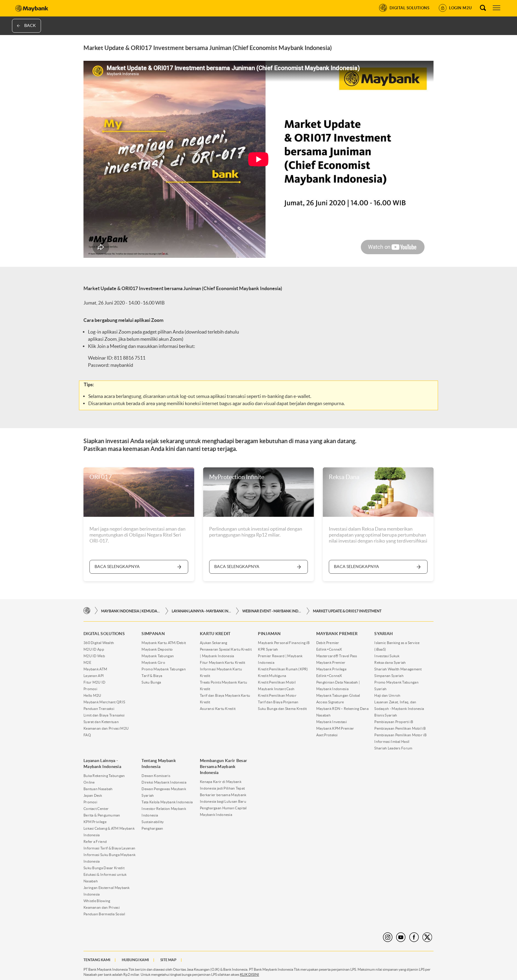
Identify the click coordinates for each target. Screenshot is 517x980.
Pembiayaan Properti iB (393, 722)
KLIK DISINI (249, 974)
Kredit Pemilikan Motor (277, 695)
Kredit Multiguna (272, 676)
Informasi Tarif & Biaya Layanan (109, 848)
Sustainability (153, 822)
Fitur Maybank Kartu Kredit (222, 662)
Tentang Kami (96, 960)
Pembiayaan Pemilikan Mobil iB (400, 728)
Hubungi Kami (135, 960)
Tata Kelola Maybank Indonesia (167, 802)
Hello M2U (92, 695)
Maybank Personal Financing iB (284, 643)
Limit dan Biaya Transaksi (104, 715)
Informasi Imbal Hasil (391, 741)
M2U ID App (93, 649)
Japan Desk (92, 795)
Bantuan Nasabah (98, 789)
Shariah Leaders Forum (393, 748)
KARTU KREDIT (215, 633)
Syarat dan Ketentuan (101, 722)
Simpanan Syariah (389, 676)
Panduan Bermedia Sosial (104, 914)
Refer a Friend (95, 841)
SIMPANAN (153, 633)
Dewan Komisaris (156, 776)
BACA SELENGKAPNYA (117, 566)
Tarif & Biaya (152, 676)
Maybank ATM (95, 669)
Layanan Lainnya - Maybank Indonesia (202, 611)
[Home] (86, 610)
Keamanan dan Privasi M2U (106, 728)
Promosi (90, 689)
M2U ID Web (94, 656)
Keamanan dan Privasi (101, 907)
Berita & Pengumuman (101, 815)
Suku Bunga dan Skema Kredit (282, 709)
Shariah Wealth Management (398, 669)
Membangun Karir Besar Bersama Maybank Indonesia (223, 766)
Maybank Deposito (157, 649)
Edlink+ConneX (329, 649)
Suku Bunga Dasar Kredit (103, 868)
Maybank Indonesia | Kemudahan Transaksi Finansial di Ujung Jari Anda (131, 611)
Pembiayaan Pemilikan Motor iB (400, 735)
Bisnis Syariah (385, 715)
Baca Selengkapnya (356, 566)
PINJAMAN (269, 633)
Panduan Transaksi (98, 709)
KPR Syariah (268, 649)
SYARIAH (383, 633)
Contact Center (96, 809)
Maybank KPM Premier (335, 728)
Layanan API (93, 676)
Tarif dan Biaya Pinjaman (278, 702)
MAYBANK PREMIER (337, 633)
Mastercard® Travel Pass (336, 656)
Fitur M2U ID (94, 682)
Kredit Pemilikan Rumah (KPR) (283, 669)
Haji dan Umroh (387, 695)
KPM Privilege (95, 822)
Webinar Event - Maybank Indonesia (272, 611)
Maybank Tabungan (158, 656)
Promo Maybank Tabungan (164, 669)
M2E (87, 662)
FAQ (87, 735)
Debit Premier (327, 643)
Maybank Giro (153, 662)
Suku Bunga (151, 682)
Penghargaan (152, 828)
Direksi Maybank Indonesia (164, 782)
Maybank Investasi (331, 722)
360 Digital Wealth (98, 643)
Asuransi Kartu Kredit (217, 709)
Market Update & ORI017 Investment (347, 611)
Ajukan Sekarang (213, 643)
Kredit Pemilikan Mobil (277, 682)
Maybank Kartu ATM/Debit (164, 643)
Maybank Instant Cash (276, 689)
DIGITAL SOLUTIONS (104, 633)
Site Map (168, 960)
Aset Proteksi (327, 735)
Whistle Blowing (96, 901)
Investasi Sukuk (387, 656)
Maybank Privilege (331, 669)
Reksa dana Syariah (390, 662)
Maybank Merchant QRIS (104, 702)
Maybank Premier (331, 662)
